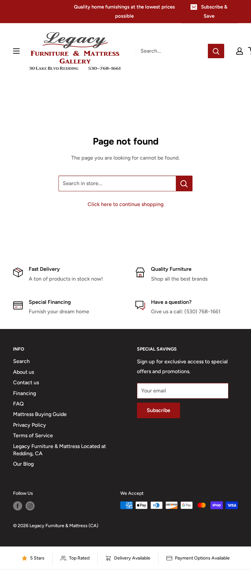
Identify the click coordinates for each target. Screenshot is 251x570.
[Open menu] (16, 51)
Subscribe (158, 410)
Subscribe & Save (214, 11)
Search (21, 361)
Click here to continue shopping (125, 204)
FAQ (18, 404)
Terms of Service (33, 435)
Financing (24, 393)
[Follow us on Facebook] (17, 505)
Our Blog (23, 464)
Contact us (26, 382)
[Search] (216, 51)
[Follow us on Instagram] (30, 505)
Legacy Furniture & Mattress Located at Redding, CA (59, 450)
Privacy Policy (29, 425)
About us (23, 372)
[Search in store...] (184, 183)
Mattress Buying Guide (40, 414)
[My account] (239, 51)
